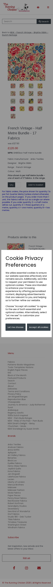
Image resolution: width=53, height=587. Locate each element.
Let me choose (15, 327)
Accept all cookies (38, 327)
